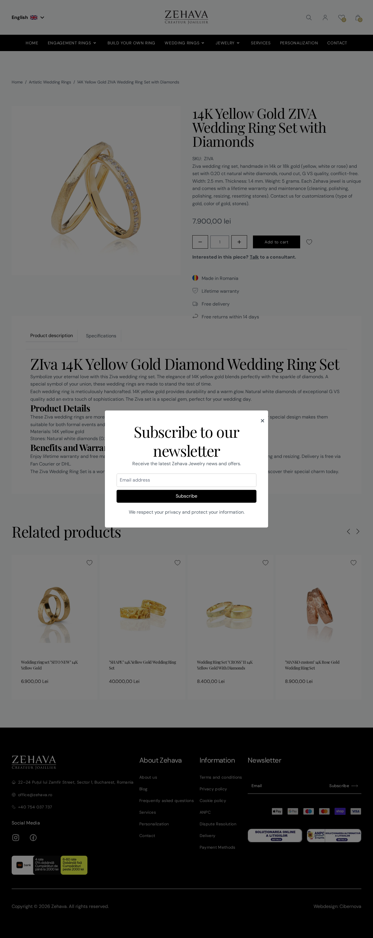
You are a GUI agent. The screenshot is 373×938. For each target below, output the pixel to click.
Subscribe (186, 496)
